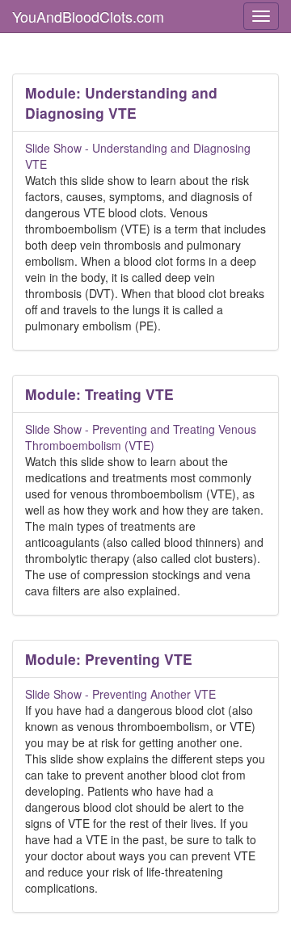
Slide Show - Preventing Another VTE (120, 694)
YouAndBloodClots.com (88, 16)
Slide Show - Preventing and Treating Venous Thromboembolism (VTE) (140, 437)
